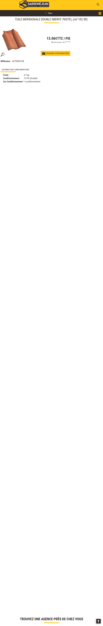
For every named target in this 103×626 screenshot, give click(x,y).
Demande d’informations (57, 53)
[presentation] (26, 69)
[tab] (26, 69)
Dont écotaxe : (58, 42)
